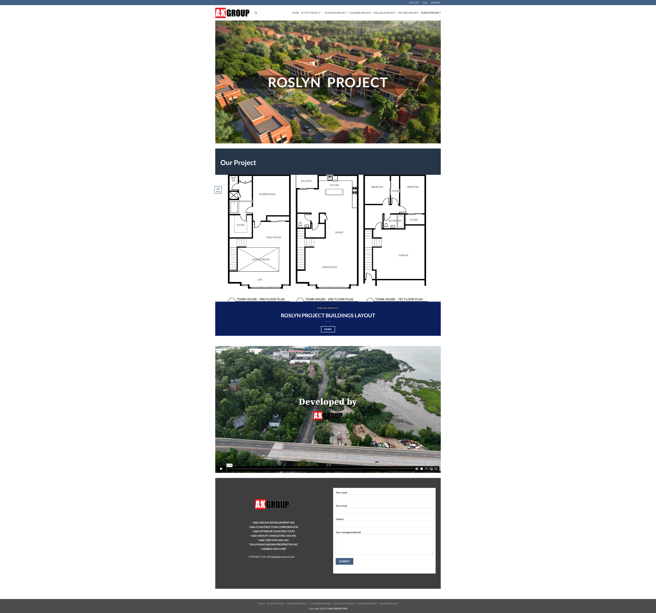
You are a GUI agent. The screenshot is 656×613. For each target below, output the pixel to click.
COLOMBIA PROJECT (360, 12)
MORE (328, 329)
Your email (341, 505)
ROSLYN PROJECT (431, 12)
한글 (425, 2)
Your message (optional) (348, 532)
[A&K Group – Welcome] (232, 13)
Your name (341, 492)
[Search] (256, 13)
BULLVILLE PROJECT (385, 12)
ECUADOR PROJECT (336, 12)
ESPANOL (436, 2)
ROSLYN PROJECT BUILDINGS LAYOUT (328, 315)
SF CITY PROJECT (310, 12)
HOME (295, 12)
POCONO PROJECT (408, 12)
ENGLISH (414, 2)
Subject (340, 519)
